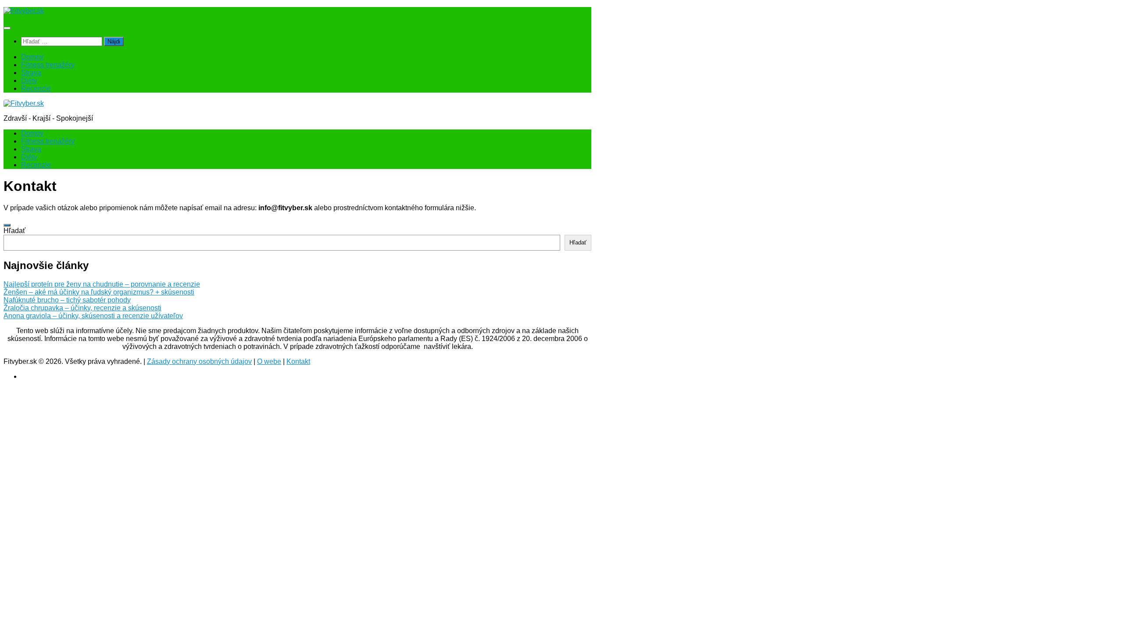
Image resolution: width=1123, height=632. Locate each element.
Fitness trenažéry (48, 64)
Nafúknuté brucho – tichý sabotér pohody (67, 300)
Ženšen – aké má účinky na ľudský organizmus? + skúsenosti (99, 292)
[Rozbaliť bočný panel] (7, 225)
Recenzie (36, 88)
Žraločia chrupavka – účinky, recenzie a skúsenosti (82, 308)
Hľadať (14, 230)
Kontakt (298, 361)
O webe (269, 361)
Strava (31, 72)
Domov (32, 57)
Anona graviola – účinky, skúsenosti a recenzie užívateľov (93, 316)
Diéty (29, 80)
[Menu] (7, 28)
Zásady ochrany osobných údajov (199, 361)
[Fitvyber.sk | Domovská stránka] (24, 10)
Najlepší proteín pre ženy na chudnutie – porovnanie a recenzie (102, 284)
